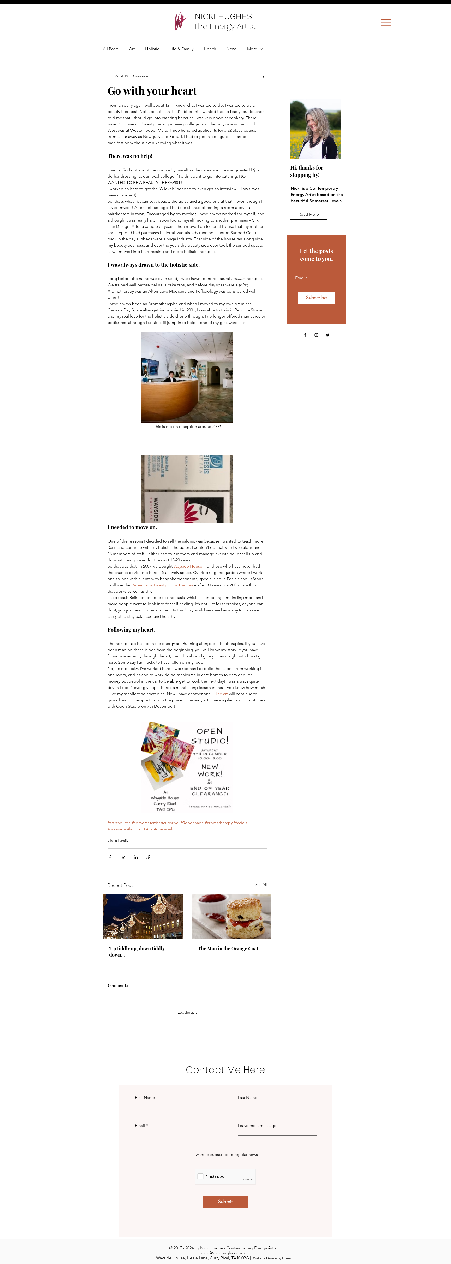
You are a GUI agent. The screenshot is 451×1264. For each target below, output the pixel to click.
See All (261, 884)
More (252, 48)
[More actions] (263, 76)
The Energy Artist (225, 26)
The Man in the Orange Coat (228, 948)
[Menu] (386, 22)
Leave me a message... (259, 1121)
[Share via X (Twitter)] (122, 857)
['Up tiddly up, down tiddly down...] (143, 916)
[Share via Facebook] (110, 857)
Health (210, 48)
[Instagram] (316, 335)
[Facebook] (305, 335)
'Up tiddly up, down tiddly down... (136, 951)
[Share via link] (148, 857)
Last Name (247, 1093)
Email (140, 1121)
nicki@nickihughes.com (223, 1248)
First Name (145, 1093)
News (232, 48)
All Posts (111, 48)
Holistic (152, 48)
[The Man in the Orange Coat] (231, 916)
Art (132, 48)
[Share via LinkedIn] (135, 857)
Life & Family (181, 48)
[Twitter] (327, 335)
